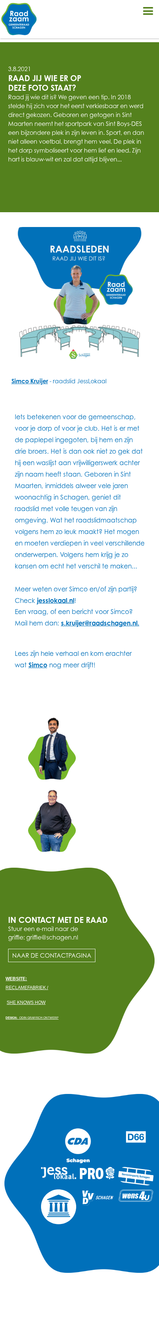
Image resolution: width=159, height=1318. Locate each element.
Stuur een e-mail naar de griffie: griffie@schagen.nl (43, 933)
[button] (148, 11)
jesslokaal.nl (55, 600)
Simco (37, 665)
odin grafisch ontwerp (32, 1018)
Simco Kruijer (29, 381)
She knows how (26, 1002)
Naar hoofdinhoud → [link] (33, 6)
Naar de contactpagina (51, 955)
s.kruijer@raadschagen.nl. (100, 623)
